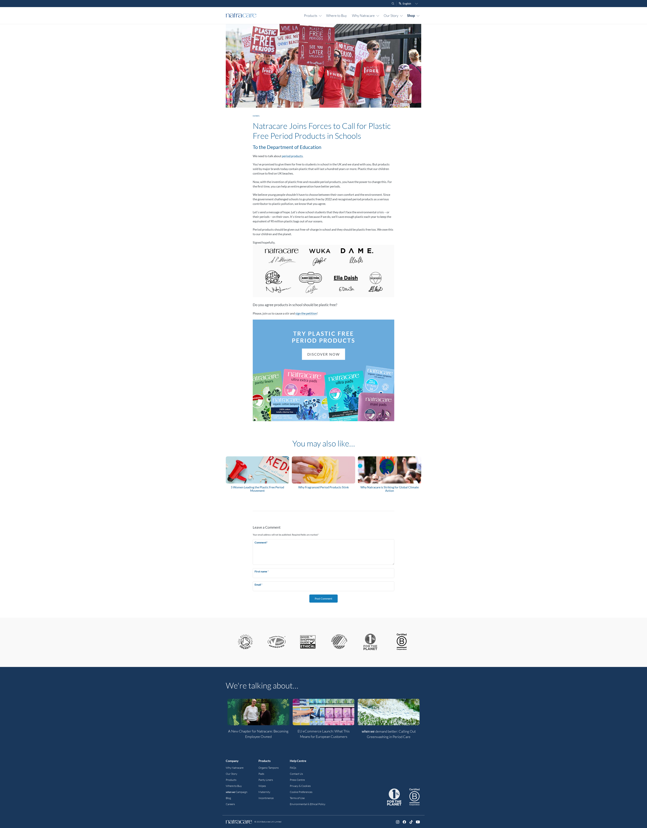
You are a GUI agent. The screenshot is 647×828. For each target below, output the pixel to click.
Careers (230, 804)
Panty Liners (265, 780)
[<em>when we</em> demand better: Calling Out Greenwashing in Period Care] (389, 712)
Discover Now (323, 354)
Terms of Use (297, 798)
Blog (228, 798)
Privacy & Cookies (300, 786)
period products (292, 156)
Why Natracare (363, 15)
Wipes (262, 786)
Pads (261, 773)
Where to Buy (336, 15)
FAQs (293, 767)
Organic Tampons (268, 767)
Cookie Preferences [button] (301, 792)
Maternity (264, 792)
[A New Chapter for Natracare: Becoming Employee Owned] (258, 712)
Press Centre (297, 780)
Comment (261, 542)
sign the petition (306, 313)
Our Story (391, 15)
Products (310, 15)
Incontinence (266, 798)
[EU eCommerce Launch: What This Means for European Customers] (324, 712)
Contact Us (296, 773)
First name (262, 571)
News (256, 116)
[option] (258, 721)
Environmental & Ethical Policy (307, 804)
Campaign (236, 792)
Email (258, 584)
